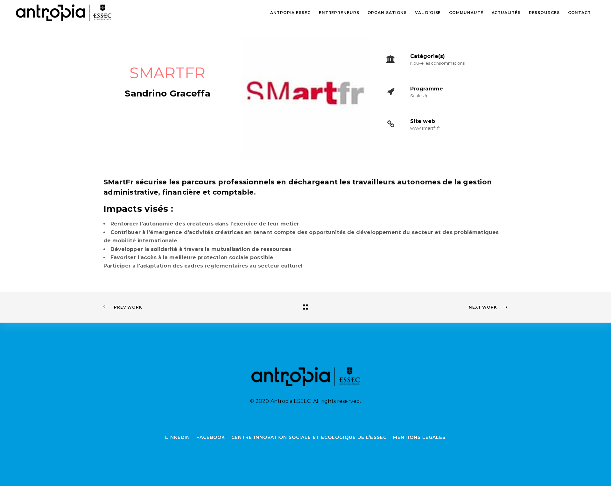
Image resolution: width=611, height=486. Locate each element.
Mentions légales (419, 437)
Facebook (210, 437)
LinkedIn (177, 437)
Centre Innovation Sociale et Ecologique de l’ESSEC (309, 437)
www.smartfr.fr (425, 128)
